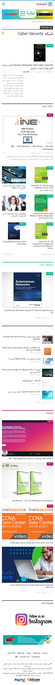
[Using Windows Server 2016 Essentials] (14, 230)
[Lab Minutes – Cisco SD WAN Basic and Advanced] (27, 480)
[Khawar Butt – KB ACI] (47, 384)
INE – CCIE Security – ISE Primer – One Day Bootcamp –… (32, 148)
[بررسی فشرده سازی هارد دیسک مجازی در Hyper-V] (14, 174)
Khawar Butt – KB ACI (31, 381)
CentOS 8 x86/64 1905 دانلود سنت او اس (24, 392)
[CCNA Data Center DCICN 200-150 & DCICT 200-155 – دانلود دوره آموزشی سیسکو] (27, 523)
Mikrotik (21, 653)
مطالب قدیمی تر (46, 254)
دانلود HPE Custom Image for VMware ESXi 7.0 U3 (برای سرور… (21, 371)
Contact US (24, 656)
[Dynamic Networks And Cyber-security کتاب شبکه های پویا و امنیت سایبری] (39, 52)
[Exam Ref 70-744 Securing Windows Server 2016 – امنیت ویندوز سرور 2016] (41, 174)
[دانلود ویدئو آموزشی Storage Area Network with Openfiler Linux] (47, 340)
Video (50, 115)
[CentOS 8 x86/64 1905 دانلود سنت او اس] (47, 395)
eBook (49, 45)
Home (45, 653)
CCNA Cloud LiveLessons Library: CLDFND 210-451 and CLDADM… (21, 349)
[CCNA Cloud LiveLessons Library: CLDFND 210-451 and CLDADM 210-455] (47, 351)
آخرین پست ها (8, 254)
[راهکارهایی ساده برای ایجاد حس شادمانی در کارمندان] (14, 202)
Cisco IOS (11, 653)
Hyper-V (22, 168)
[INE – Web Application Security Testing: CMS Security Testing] (27, 438)
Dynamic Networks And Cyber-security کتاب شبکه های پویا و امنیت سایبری (27, 66)
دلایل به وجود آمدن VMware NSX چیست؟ (24, 359)
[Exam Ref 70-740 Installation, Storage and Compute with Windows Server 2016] (41, 230)
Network (36, 653)
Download (36, 656)
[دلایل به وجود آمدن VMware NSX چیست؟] (47, 362)
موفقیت (22, 196)
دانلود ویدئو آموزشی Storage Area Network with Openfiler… (21, 338)
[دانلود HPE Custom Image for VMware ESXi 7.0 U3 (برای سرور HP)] (47, 373)
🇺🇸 (16, 656)
